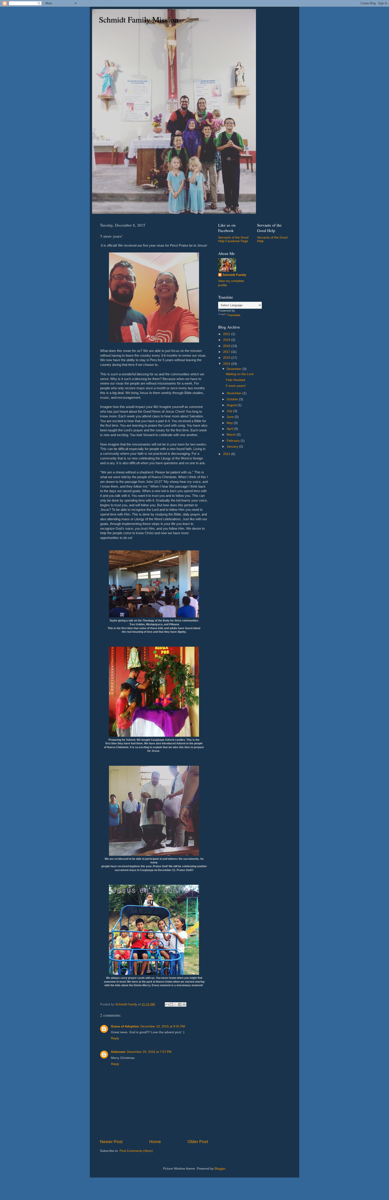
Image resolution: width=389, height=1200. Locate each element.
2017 (227, 351)
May (230, 423)
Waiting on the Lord (239, 374)
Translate (233, 315)
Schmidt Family (234, 275)
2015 (227, 363)
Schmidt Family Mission (138, 19)
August (232, 405)
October (233, 399)
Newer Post (111, 1141)
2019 (227, 340)
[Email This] (167, 1004)
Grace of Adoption (125, 1026)
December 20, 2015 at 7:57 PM (149, 1052)
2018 (227, 346)
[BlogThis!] (171, 1004)
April (230, 428)
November (234, 393)
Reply (115, 1038)
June (231, 417)
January (233, 446)
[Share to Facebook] (180, 1004)
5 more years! (236, 385)
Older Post (198, 1141)
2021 (227, 334)
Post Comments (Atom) (136, 1151)
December (234, 369)
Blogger (220, 1168)
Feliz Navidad (235, 380)
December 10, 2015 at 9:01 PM (162, 1026)
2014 (227, 454)
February (234, 440)
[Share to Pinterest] (184, 1004)
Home (155, 1141)
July (230, 411)
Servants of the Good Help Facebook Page (233, 239)
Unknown (118, 1052)
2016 (227, 357)
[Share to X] (175, 1004)
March (232, 434)
